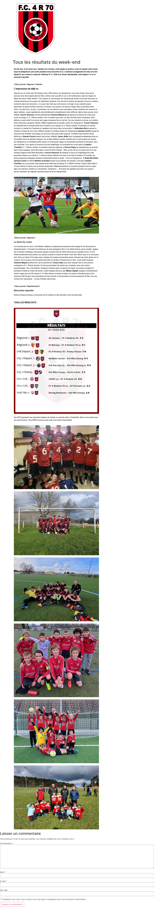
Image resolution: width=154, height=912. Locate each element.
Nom (3, 872)
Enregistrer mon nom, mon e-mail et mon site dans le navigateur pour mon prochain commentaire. (44, 899)
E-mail (3, 881)
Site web (3, 890)
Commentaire (6, 843)
